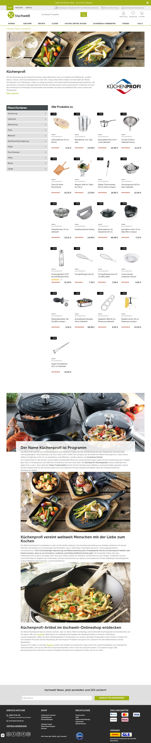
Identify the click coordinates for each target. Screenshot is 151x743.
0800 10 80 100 (14, 715)
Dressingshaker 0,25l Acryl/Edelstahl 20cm (60, 275)
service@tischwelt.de (16, 721)
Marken (17, 29)
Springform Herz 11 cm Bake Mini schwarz (130, 230)
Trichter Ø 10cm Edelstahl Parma (128, 141)
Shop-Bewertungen (48, 726)
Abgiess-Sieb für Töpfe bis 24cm (84, 186)
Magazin (19, 8)
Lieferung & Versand (48, 715)
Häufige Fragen (46, 724)
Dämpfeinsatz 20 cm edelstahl (59, 230)
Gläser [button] (55, 23)
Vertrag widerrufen (16, 726)
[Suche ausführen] (83, 14)
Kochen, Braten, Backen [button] (75, 23)
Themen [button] (125, 23)
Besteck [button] (41, 23)
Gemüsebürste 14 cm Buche (60, 141)
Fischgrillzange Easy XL (84, 274)
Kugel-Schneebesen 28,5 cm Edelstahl (59, 365)
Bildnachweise (81, 724)
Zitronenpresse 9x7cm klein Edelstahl (130, 186)
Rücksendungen (47, 719)
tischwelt (40, 634)
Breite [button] (10, 163)
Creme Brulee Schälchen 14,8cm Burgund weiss (128, 275)
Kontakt (44, 728)
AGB (77, 717)
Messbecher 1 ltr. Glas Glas (83, 141)
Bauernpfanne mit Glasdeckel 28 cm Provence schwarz (105, 230)
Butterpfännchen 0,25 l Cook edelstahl (107, 141)
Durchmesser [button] (14, 152)
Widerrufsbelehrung (83, 719)
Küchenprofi (56, 137)
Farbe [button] (10, 147)
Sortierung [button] (12, 113)
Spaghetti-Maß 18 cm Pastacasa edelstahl (106, 320)
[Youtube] (28, 735)
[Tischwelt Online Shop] (19, 14)
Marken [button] (11, 23)
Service (29, 8)
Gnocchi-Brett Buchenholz (57, 186)
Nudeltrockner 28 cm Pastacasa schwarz (130, 320)
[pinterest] (23, 735)
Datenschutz (80, 715)
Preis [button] (10, 130)
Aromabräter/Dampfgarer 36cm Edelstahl (85, 320)
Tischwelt (9, 29)
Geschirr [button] (27, 23)
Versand (63, 736)
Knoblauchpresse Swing (84, 229)
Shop (10, 8)
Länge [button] (10, 169)
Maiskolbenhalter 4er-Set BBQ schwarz (60, 320)
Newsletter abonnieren (111, 698)
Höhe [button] (10, 158)
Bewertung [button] (13, 124)
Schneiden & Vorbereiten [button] (104, 23)
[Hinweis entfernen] (147, 2)
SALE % (140, 23)
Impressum (80, 721)
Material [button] (11, 135)
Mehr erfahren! (12, 93)
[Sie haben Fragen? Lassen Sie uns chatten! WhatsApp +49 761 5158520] (8, 735)
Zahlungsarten (46, 717)
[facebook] (13, 735)
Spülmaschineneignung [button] (18, 141)
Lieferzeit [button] (12, 119)
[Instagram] (18, 735)
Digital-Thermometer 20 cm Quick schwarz (107, 186)
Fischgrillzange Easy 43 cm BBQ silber (107, 275)
